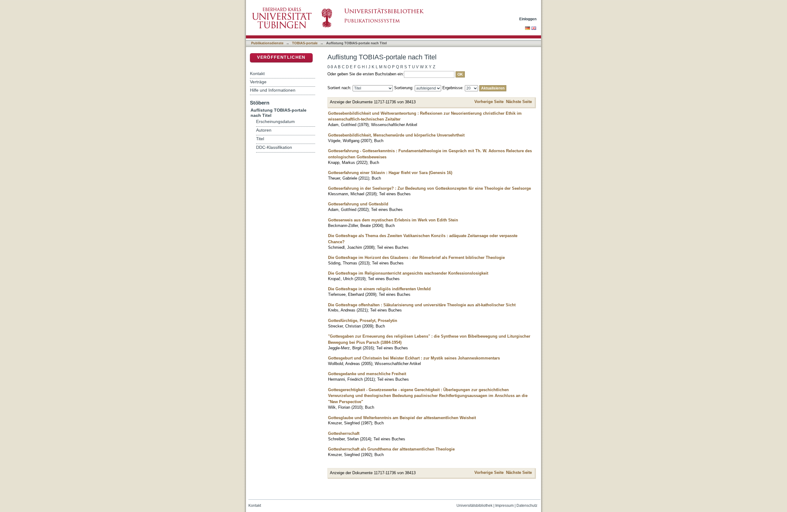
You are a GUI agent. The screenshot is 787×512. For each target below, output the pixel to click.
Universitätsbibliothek (474, 505)
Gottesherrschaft (343, 433)
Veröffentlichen (281, 57)
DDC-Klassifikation (274, 147)
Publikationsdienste (267, 43)
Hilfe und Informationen (272, 90)
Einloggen (527, 19)
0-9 (330, 67)
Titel (260, 139)
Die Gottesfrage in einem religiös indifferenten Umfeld (379, 289)
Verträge (258, 81)
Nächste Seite (519, 101)
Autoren (263, 130)
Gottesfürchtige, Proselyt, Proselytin (362, 320)
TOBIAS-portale (305, 43)
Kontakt (257, 73)
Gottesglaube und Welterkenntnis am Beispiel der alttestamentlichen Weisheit (402, 417)
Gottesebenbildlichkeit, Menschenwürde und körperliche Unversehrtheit (396, 135)
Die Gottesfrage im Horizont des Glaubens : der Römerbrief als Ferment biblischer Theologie (416, 257)
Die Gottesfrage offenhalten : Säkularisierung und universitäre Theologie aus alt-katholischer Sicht (422, 305)
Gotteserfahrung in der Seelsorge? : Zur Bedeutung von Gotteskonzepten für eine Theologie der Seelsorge (429, 188)
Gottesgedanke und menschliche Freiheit (367, 373)
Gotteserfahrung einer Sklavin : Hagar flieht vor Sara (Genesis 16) (390, 172)
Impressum (504, 505)
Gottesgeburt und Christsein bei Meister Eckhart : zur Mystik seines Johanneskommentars (414, 358)
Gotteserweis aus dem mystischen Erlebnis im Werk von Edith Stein (393, 220)
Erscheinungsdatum (275, 121)
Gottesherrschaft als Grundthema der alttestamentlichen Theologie (391, 449)
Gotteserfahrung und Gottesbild (358, 204)
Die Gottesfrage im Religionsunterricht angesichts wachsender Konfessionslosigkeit (408, 273)
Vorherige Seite (489, 101)
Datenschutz (526, 505)
